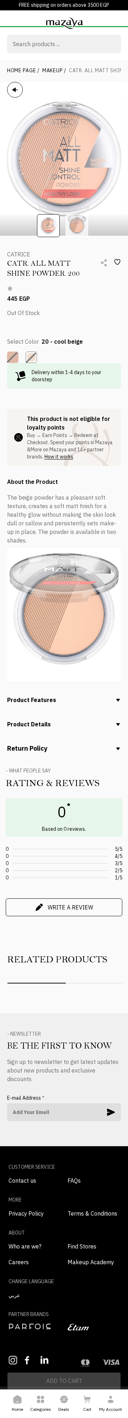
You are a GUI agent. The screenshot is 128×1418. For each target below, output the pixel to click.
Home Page (23, 70)
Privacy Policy (26, 1213)
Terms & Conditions (92, 1213)
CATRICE (18, 254)
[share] (104, 263)
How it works (58, 456)
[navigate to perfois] (34, 1326)
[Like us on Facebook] (29, 1360)
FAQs (74, 1180)
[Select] (12, 357)
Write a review (70, 907)
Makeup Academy (91, 1262)
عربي (14, 1295)
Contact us (22, 1180)
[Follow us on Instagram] (13, 1360)
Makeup (54, 70)
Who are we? (25, 1246)
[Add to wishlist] (117, 262)
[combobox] (64, 45)
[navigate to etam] (93, 1327)
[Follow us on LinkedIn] (45, 1360)
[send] (111, 1112)
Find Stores (82, 1246)
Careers (19, 1262)
